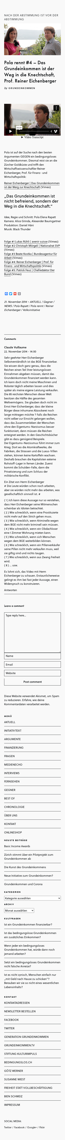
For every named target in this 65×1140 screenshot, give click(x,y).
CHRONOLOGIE (14, 807)
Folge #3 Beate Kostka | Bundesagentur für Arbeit (30, 256)
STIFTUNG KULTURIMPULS (20, 1054)
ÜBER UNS (10, 815)
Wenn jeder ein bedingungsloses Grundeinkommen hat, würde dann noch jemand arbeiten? (29, 950)
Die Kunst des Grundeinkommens (25, 867)
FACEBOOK (11, 1020)
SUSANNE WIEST (14, 1079)
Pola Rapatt (21, 306)
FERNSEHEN (12, 781)
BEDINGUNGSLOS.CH (18, 1062)
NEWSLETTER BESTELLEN (20, 1011)
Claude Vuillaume (15, 347)
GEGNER (9, 790)
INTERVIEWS (12, 773)
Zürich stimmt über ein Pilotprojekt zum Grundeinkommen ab (28, 857)
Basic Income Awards (17, 846)
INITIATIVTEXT (12, 731)
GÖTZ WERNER (13, 1071)
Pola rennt (37, 306)
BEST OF (9, 798)
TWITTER (9, 1028)
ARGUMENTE (12, 739)
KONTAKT (10, 824)
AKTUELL (35, 302)
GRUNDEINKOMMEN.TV (19, 1045)
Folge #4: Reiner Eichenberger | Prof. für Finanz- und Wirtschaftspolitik (28, 264)
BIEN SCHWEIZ (13, 1096)
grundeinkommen (21, 88)
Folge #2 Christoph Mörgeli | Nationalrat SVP (32, 246)
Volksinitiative (31, 310)
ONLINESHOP (13, 832)
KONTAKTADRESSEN (17, 1003)
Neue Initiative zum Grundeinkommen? (28, 876)
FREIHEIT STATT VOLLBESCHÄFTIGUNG (28, 1088)
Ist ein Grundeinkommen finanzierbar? (28, 924)
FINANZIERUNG (13, 748)
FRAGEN (9, 756)
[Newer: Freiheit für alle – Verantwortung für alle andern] (5, 318)
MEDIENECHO (13, 765)
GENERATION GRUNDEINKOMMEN (26, 1037)
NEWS (8, 306)
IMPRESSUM (12, 1105)
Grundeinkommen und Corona (23, 884)
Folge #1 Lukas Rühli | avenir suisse (25, 241)
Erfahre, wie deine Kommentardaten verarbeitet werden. (27, 702)
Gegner (48, 302)
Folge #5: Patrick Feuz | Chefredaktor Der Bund (29, 272)
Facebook (19, 1127)
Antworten (10, 590)
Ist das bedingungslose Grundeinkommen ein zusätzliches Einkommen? (30, 935)
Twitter (8, 1127)
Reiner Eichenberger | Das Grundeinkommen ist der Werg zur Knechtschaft (32, 185)
